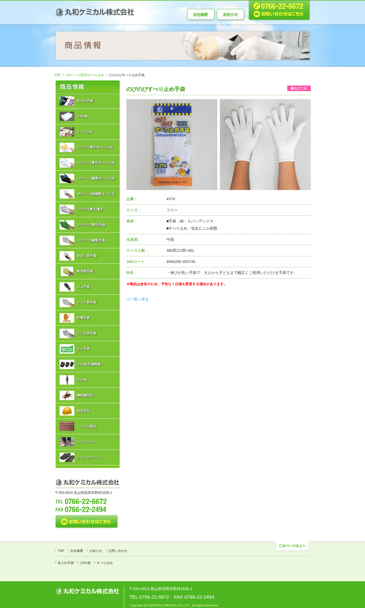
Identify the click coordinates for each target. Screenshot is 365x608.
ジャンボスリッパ (90, 457)
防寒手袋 (83, 318)
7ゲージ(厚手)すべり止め (95, 147)
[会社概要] (201, 14)
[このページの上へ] (292, 546)
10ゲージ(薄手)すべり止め (85, 75)
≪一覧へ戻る (137, 299)
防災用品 (83, 411)
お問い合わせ (117, 551)
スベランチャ (86, 442)
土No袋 (82, 116)
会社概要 (76, 551)
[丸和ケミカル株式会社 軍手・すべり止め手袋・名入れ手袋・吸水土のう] (95, 12)
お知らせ (95, 551)
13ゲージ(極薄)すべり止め (96, 178)
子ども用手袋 (86, 333)
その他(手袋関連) (89, 364)
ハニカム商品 (86, 426)
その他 (82, 380)
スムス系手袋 (86, 302)
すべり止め (85, 132)
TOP (57, 75)
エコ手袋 (83, 349)
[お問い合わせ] (278, 10)
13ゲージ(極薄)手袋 (91, 240)
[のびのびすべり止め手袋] (171, 144)
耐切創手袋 (85, 271)
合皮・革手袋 (86, 256)
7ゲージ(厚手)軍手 (90, 209)
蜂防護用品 (85, 395)
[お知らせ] (230, 14)
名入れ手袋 (85, 101)
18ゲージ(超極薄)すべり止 (96, 194)
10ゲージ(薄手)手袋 (91, 225)
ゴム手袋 (83, 287)
